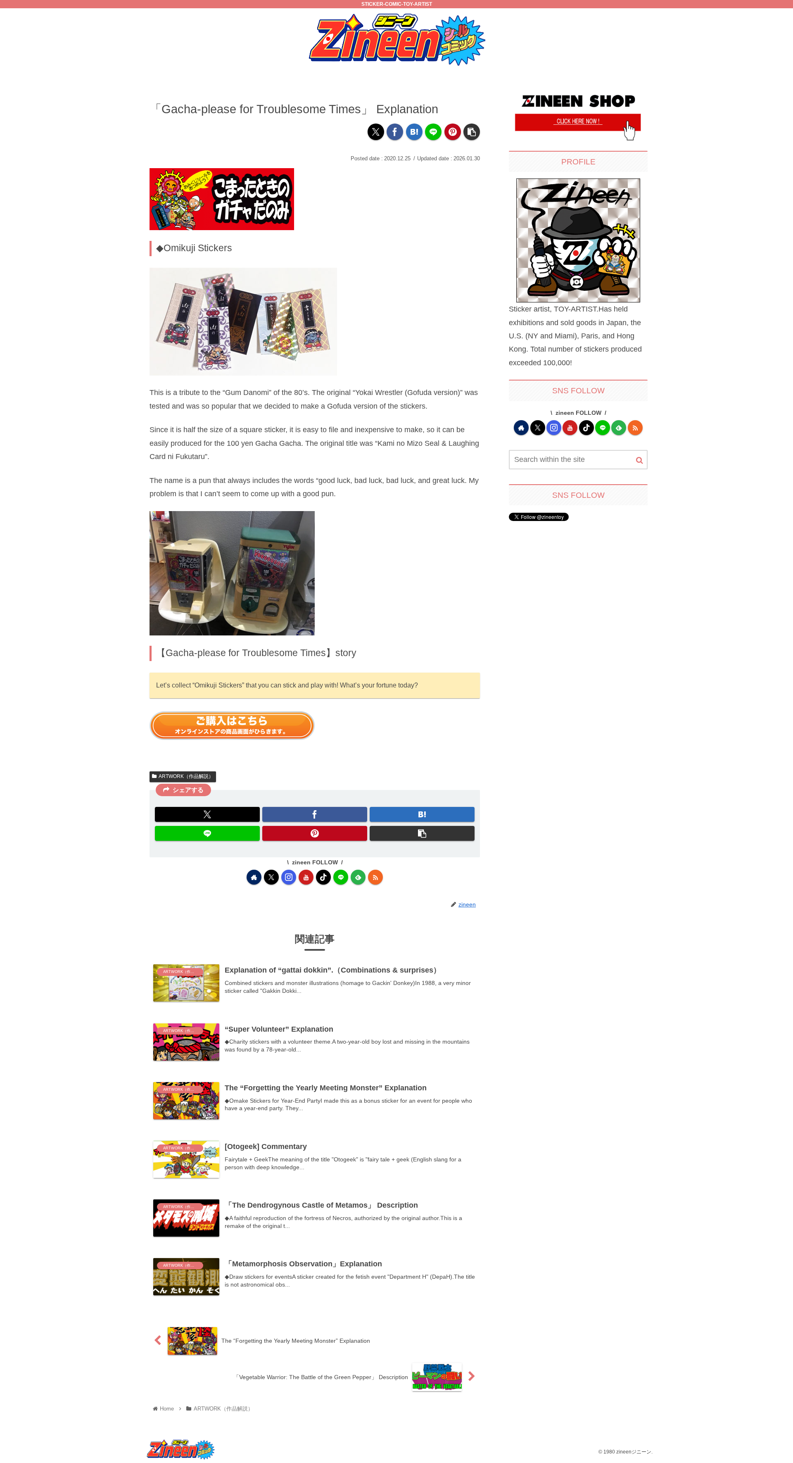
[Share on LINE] (433, 132)
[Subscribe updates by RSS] (375, 877)
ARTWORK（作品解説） (186, 776)
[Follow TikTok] (323, 877)
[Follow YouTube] (306, 877)
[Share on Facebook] (395, 132)
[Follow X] (271, 877)
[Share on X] (376, 132)
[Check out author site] (254, 877)
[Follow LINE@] (340, 877)
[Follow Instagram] (288, 877)
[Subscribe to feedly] (358, 877)
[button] (471, 132)
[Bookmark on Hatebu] (414, 132)
